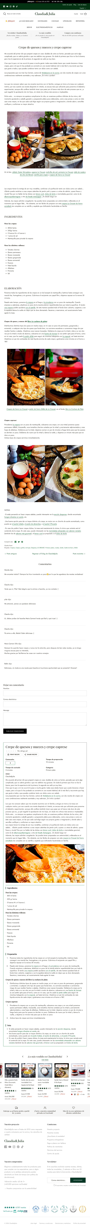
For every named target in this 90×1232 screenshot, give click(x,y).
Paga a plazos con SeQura (56, 1143)
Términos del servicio (54, 1150)
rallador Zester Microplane (21, 172)
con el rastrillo (30, 307)
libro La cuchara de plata (37, 321)
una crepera (8, 307)
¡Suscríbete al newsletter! (56, 1136)
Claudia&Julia (13, 1223)
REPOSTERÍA (80, 21)
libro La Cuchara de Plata (74, 409)
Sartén (61, 548)
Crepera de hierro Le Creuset (17, 409)
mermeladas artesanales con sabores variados (65, 531)
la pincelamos (48, 302)
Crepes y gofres (20, 548)
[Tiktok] (17, 6)
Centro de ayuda (67, 5)
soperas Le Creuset (38, 172)
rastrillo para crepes (41, 175)
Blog (75, 5)
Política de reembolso (54, 1146)
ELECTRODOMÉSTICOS (44, 27)
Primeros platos (49, 548)
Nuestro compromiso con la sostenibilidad (21, 1188)
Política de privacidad (79, 1223)
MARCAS (60, 27)
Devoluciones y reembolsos (63, 1223)
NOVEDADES (42, 21)
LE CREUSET (41, 548)
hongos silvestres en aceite (13, 517)
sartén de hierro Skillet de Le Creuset (42, 409)
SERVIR (29, 27)
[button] (10, 1091)
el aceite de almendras (33, 524)
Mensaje (6, 710)
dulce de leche (50, 194)
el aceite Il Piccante (50, 524)
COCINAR (55, 21)
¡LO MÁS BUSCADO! (26, 21)
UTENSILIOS (67, 21)
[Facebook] (4, 6)
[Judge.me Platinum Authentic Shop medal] (54, 1209)
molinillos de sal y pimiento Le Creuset (59, 172)
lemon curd (40, 194)
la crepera (29, 302)
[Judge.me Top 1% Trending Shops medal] (82, 1209)
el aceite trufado (17, 524)
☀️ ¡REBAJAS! (10, 21)
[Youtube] (7, 6)
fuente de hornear (50, 333)
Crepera (12, 548)
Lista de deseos (82, 5)
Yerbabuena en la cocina (50, 73)
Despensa (34, 548)
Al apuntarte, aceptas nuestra (70, 1185)
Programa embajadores (55, 1139)
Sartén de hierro (68, 548)
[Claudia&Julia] (45, 14)
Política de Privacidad (79, 1185)
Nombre (6, 688)
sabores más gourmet (23, 533)
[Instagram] (10, 6)
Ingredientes (12, 888)
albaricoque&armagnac (12, 196)
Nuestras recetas (53, 1133)
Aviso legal (34, 1223)
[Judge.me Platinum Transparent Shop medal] (63, 1209)
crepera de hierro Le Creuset (60, 175)
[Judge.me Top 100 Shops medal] (73, 1209)
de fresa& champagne (33, 196)
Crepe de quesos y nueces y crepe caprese (36, 747)
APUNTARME (77, 1180)
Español (82, 8)
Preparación (12, 954)
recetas (57, 548)
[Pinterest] (13, 6)
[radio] (7, 751)
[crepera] (45, 405)
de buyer (27, 548)
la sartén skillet (28, 336)
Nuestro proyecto (53, 1129)
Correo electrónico (9, 699)
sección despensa (60, 514)
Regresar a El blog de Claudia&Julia (45, 553)
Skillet (75, 548)
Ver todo (45, 1060)
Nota (9, 1025)
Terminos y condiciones (46, 1223)
